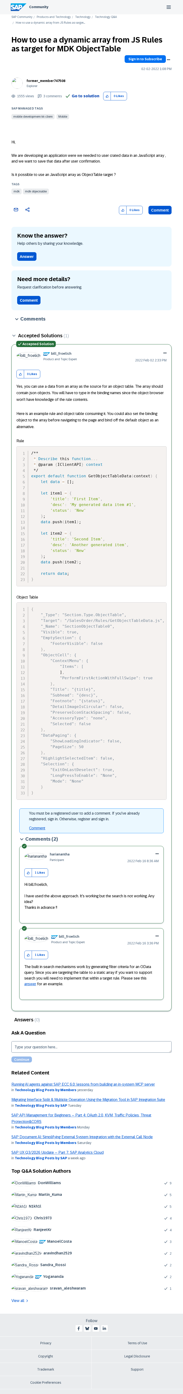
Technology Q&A (106, 17)
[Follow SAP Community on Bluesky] (87, 1328)
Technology (83, 17)
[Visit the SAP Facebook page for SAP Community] (79, 1328)
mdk (17, 191)
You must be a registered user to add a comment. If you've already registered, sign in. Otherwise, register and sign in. (84, 816)
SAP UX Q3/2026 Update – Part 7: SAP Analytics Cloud (57, 1152)
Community (38, 7)
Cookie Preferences (45, 1382)
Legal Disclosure (137, 1356)
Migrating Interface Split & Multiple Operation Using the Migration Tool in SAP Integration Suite (88, 1100)
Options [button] (168, 60)
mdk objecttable (36, 191)
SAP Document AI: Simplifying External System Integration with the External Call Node (82, 1137)
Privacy (45, 1343)
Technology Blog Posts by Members (45, 1090)
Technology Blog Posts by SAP (41, 1105)
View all (17, 1301)
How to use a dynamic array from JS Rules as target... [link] (50, 22)
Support (137, 1369)
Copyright (45, 1356)
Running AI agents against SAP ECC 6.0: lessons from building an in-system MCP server (83, 1084)
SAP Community (21, 17)
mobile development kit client (33, 116)
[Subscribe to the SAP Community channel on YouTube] (96, 1328)
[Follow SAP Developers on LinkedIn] (104, 1328)
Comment (160, 210)
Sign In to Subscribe (145, 59)
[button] (107, 96)
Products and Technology (54, 17)
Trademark (45, 1369)
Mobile (62, 116)
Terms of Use (137, 1343)
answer (30, 984)
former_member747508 (46, 81)
